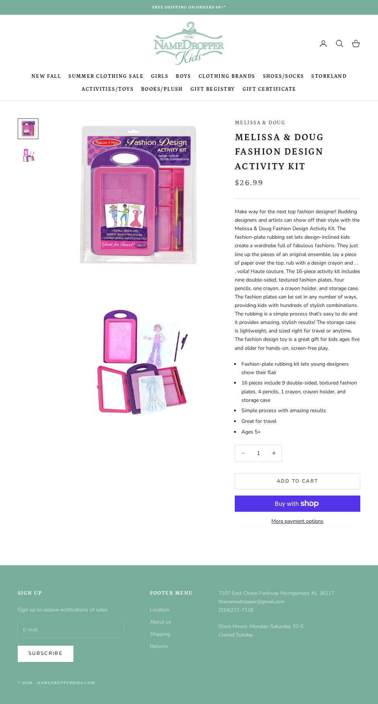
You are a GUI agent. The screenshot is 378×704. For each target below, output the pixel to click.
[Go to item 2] (28, 155)
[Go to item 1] (28, 128)
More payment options (297, 521)
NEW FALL (46, 76)
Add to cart (298, 481)
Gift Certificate (269, 89)
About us (160, 621)
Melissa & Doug (260, 123)
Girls (159, 76)
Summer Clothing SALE (106, 76)
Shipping (160, 634)
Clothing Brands (227, 76)
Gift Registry (212, 89)
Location (159, 609)
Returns (159, 646)
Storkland (329, 76)
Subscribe (45, 653)
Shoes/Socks (283, 76)
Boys (183, 76)
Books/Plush (162, 89)
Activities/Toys (108, 89)
